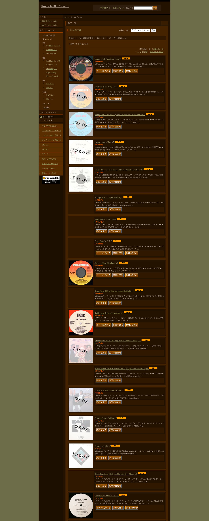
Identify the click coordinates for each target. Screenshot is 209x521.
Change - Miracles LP (103, 476)
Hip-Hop (49, 88)
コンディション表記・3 (51, 140)
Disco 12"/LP (51, 53)
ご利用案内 (103, 8)
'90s (44, 81)
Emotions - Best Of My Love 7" (106, 87)
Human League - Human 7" (105, 142)
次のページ (158, 52)
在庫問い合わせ (48, 168)
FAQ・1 (45, 145)
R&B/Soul (50, 84)
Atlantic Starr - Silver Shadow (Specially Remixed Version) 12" (118, 365)
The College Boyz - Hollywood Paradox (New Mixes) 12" (116, 504)
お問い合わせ (118, 8)
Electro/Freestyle (52, 76)
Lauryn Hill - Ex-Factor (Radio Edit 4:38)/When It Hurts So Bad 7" (119, 170)
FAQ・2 (45, 149)
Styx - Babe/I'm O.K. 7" (103, 253)
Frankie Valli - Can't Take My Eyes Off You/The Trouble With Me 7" (120, 115)
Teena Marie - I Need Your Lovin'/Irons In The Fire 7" (114, 309)
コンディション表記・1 (51, 130)
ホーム (67, 17)
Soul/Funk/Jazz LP (53, 46)
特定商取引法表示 (49, 126)
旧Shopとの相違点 (49, 173)
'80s (44, 58)
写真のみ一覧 (157, 49)
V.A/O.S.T (46, 103)
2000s (45, 92)
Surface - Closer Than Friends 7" (107, 281)
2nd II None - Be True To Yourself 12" (109, 337)
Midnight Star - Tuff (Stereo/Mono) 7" (109, 197)
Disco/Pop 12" (51, 69)
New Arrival (47, 39)
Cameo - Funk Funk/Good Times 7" (108, 59)
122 (151, 52)
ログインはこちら (49, 25)
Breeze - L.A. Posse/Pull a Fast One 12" (110, 421)
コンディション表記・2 (51, 135)
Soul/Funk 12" (51, 50)
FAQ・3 (45, 154)
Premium (46, 107)
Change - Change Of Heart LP (106, 449)
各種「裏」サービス (50, 164)
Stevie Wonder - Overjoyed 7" (106, 226)
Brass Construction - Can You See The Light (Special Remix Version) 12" (122, 393)
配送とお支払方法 (49, 159)
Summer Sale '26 (49, 35)
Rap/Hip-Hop (51, 72)
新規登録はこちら (49, 21)
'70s (44, 43)
